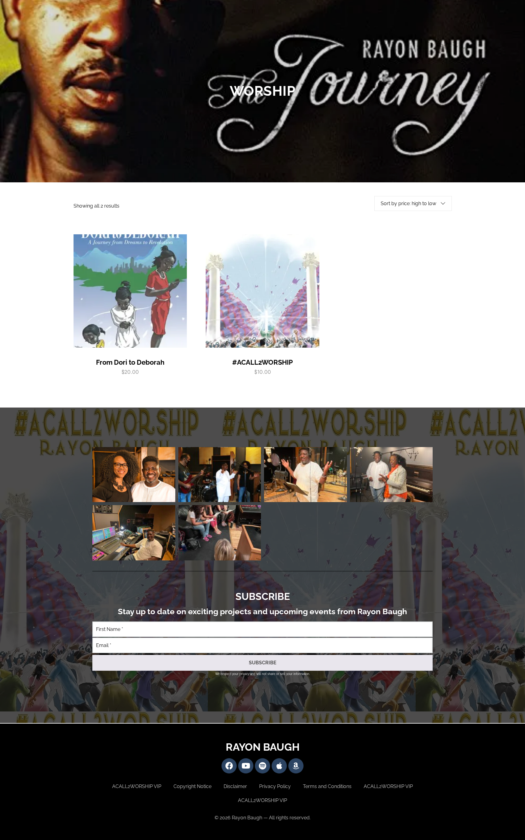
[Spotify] (262, 765)
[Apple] (279, 765)
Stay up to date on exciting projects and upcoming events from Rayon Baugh (262, 611)
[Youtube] (245, 765)
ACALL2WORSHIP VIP (136, 786)
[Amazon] (296, 765)
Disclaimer (235, 786)
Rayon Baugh (263, 747)
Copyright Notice (192, 786)
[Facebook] (229, 765)
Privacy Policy (275, 786)
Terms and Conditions (327, 786)
